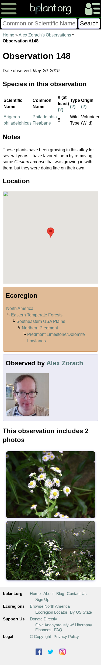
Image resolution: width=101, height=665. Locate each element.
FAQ (58, 629)
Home (8, 35)
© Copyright (40, 636)
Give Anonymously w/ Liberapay (63, 625)
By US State (81, 612)
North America (19, 308)
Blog (60, 593)
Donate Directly (43, 619)
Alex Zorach (64, 363)
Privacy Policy (66, 636)
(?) (60, 109)
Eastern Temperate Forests (36, 315)
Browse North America (50, 606)
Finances (43, 629)
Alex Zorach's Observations (45, 35)
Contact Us (77, 593)
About (48, 593)
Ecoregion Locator (51, 612)
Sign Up (42, 599)
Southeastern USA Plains (40, 321)
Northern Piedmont (40, 328)
